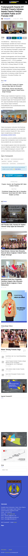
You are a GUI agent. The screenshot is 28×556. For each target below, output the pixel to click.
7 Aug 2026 (4, 257)
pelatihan (4, 161)
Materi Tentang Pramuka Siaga (11, 350)
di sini (15, 522)
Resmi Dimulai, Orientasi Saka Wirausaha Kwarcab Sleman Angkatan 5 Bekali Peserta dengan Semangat (13, 90)
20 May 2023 (16, 19)
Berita (21, 19)
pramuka (16, 161)
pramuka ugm (5, 163)
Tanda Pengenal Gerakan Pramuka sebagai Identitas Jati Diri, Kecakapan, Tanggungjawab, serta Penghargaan (16, 362)
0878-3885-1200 (11, 514)
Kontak (10, 549)
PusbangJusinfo (7, 19)
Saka (3, 248)
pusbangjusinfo (21, 163)
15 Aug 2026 (4, 228)
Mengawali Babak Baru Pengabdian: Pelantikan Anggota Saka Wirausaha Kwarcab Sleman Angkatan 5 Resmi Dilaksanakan (11, 282)
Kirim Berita (3, 549)
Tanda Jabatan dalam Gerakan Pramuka (15, 369)
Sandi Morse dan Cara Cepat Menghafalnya (16, 356)
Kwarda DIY (7, 552)
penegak (10, 161)
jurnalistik (7, 159)
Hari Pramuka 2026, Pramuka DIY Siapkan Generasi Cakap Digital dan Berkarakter (12, 85)
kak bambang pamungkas (17, 159)
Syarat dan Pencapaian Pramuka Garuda (15, 374)
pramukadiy (13, 163)
